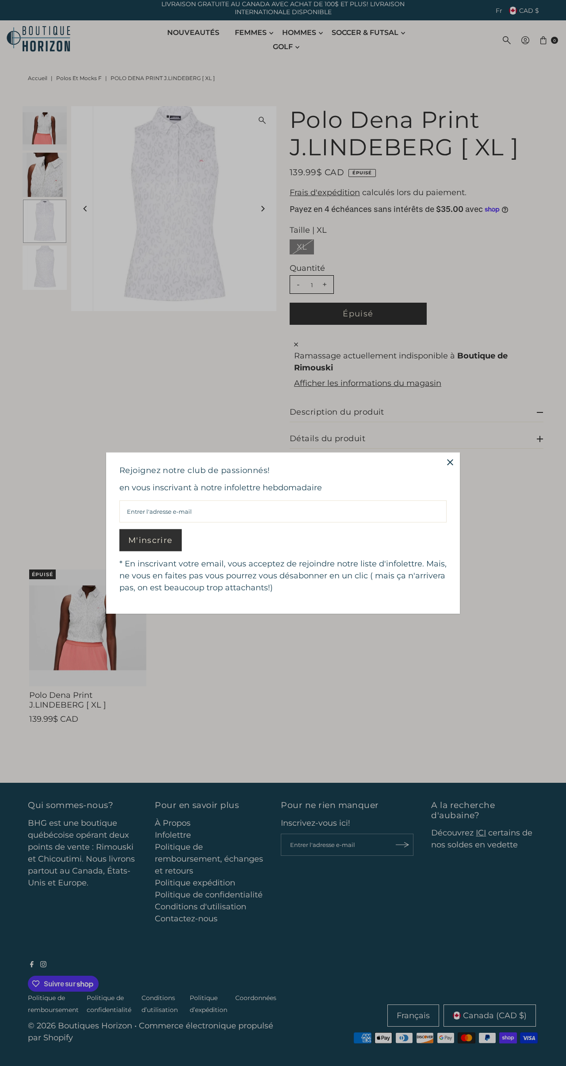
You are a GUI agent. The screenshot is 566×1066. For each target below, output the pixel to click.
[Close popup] (450, 462)
